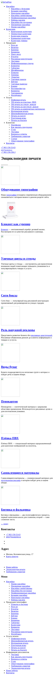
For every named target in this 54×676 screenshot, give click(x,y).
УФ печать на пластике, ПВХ (23, 102)
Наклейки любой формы (21, 15)
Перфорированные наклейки (23, 18)
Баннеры (15, 50)
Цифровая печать (18, 100)
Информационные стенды (22, 63)
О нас (13, 129)
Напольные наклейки (20, 13)
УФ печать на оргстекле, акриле (24, 107)
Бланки (14, 86)
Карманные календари (20, 38)
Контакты (10, 143)
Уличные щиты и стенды (18, 258)
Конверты (15, 91)
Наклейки (10, 6)
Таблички (15, 68)
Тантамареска (17, 93)
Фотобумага (16, 95)
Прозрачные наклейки (20, 25)
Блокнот (4, 229)
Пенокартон (9, 401)
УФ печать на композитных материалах (28, 109)
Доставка (15, 132)
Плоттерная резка (18, 118)
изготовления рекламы (11, 480)
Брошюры (15, 52)
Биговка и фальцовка (16, 509)
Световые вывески (19, 84)
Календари (10, 29)
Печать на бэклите (19, 120)
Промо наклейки (18, 27)
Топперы (15, 75)
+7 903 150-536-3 (8, 152)
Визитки (14, 47)
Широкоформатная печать (22, 113)
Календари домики (19, 41)
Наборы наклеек (18, 20)
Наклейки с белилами (20, 9)
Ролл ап (14, 45)
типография (11, 195)
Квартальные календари (21, 31)
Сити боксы (9, 295)
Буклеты (14, 56)
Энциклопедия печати (15, 569)
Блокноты (15, 66)
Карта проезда (12, 556)
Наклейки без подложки (21, 22)
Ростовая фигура (18, 88)
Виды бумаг (9, 366)
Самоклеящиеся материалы (20, 472)
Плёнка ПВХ (10, 438)
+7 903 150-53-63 (8, 147)
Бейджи (14, 82)
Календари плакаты (19, 36)
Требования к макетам (20, 136)
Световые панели (18, 79)
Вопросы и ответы (19, 134)
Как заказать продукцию (21, 127)
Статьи (14, 139)
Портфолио (16, 125)
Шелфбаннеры (17, 70)
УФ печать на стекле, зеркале (23, 104)
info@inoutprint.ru (6, 150)
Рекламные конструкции (21, 59)
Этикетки (15, 77)
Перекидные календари (21, 34)
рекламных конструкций (41, 335)
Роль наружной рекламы (18, 330)
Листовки (15, 61)
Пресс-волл (16, 54)
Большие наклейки (19, 11)
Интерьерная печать (19, 111)
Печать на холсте (18, 116)
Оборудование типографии (22, 141)
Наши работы (12, 567)
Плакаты (15, 72)
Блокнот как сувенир (15, 224)
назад (4, 524)
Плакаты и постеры (19, 604)
